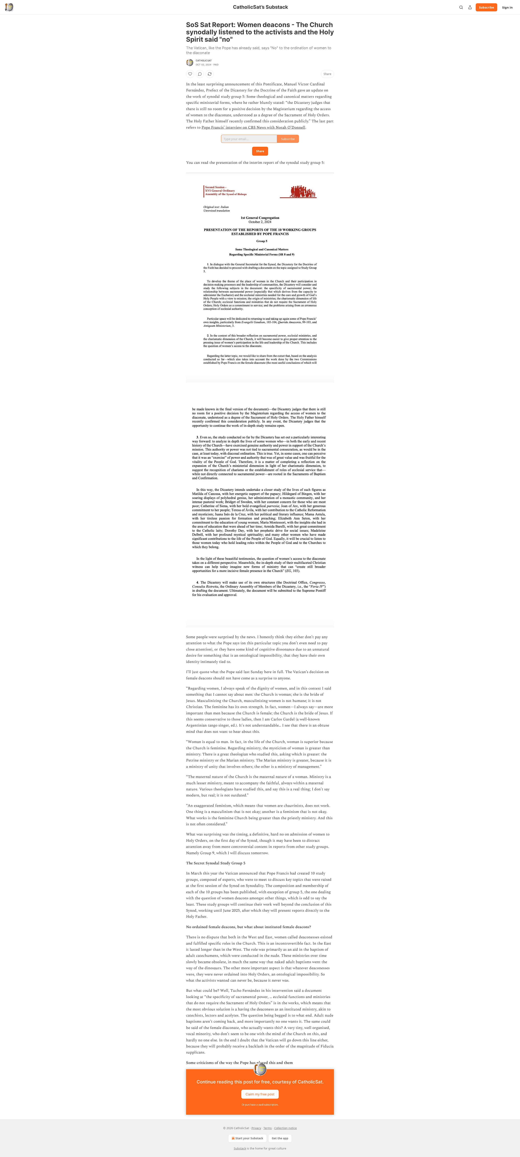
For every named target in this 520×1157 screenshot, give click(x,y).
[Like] (190, 74)
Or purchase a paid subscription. (260, 1104)
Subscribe (486, 7)
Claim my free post (260, 1094)
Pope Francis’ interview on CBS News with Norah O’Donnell (253, 127)
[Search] (461, 7)
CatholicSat (204, 60)
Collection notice (285, 1128)
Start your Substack (249, 1138)
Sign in (507, 7)
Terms (267, 1128)
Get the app (280, 1138)
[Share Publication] (470, 7)
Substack (240, 1148)
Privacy (256, 1128)
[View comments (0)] (200, 74)
